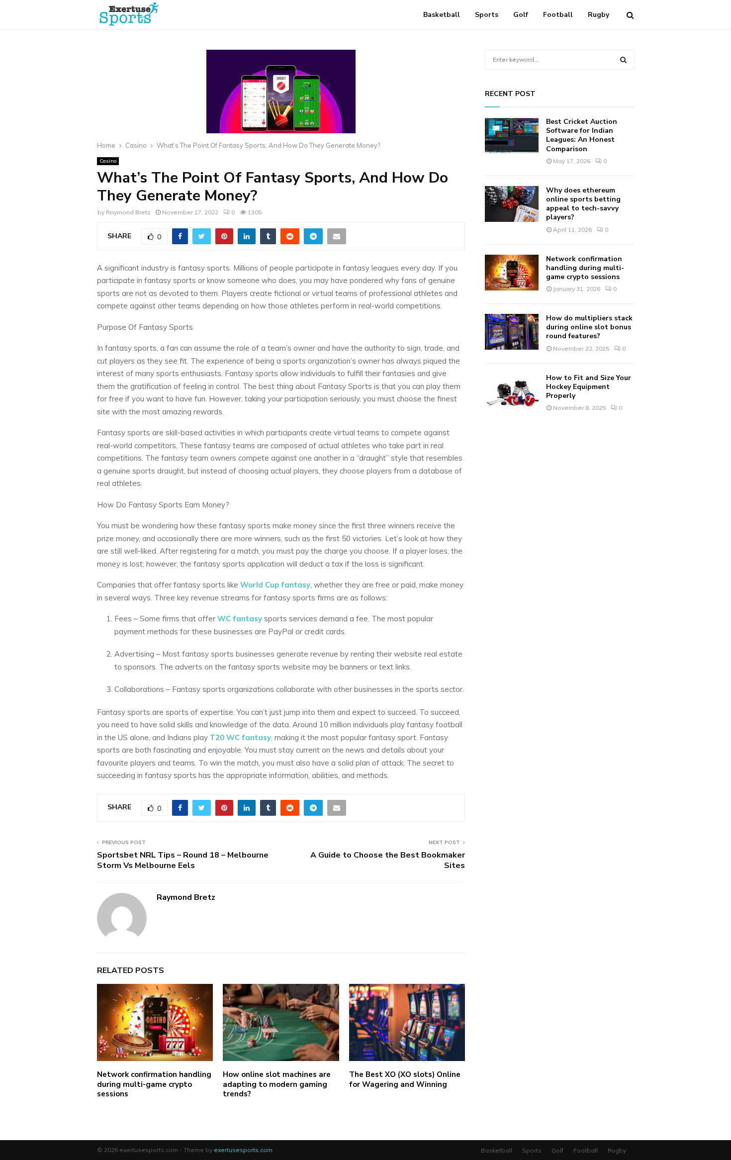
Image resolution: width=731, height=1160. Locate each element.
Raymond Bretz (128, 212)
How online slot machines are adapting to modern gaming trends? (277, 1084)
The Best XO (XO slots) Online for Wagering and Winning (404, 1079)
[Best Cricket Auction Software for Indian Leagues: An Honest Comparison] (512, 135)
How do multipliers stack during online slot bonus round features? (589, 327)
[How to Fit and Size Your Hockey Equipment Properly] (512, 391)
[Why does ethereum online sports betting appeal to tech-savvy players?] (512, 204)
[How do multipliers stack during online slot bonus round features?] (512, 332)
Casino (107, 161)
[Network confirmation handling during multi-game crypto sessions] (512, 272)
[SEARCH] (623, 60)
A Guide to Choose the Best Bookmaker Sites (387, 860)
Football (558, 14)
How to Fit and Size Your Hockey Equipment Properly (588, 386)
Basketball (441, 14)
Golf (520, 14)
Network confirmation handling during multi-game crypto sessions (154, 1084)
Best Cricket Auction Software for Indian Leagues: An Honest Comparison (581, 135)
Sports (486, 14)
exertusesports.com (243, 1150)
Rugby (598, 14)
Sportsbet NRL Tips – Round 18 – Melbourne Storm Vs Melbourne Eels (183, 860)
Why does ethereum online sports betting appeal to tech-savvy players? (583, 204)
